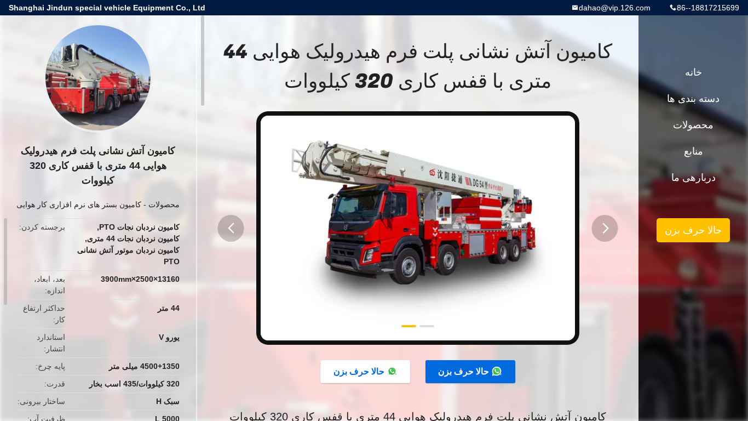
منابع (693, 151)
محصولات (164, 204)
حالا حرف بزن (463, 371)
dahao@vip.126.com (615, 7)
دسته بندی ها (693, 98)
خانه (693, 72)
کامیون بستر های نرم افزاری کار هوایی (78, 204)
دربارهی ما (693, 177)
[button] (231, 228)
